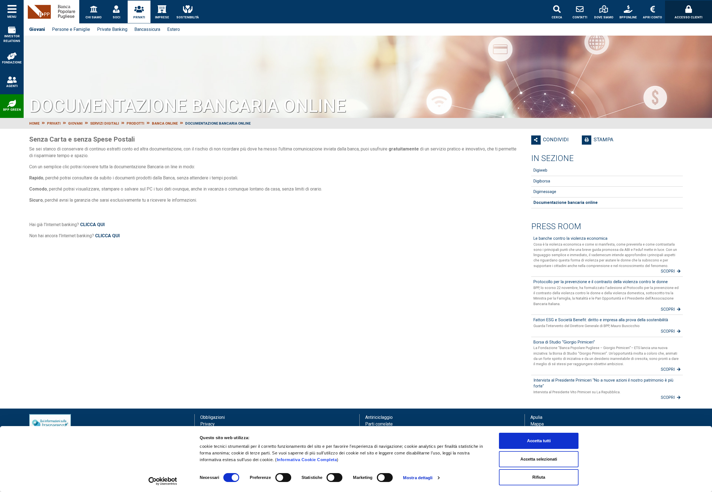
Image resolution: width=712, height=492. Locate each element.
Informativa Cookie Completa (307, 459)
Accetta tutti (539, 440)
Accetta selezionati (538, 459)
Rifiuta (538, 477)
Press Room (556, 226)
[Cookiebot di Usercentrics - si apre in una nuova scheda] (163, 481)
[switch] (283, 477)
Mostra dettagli (418, 477)
